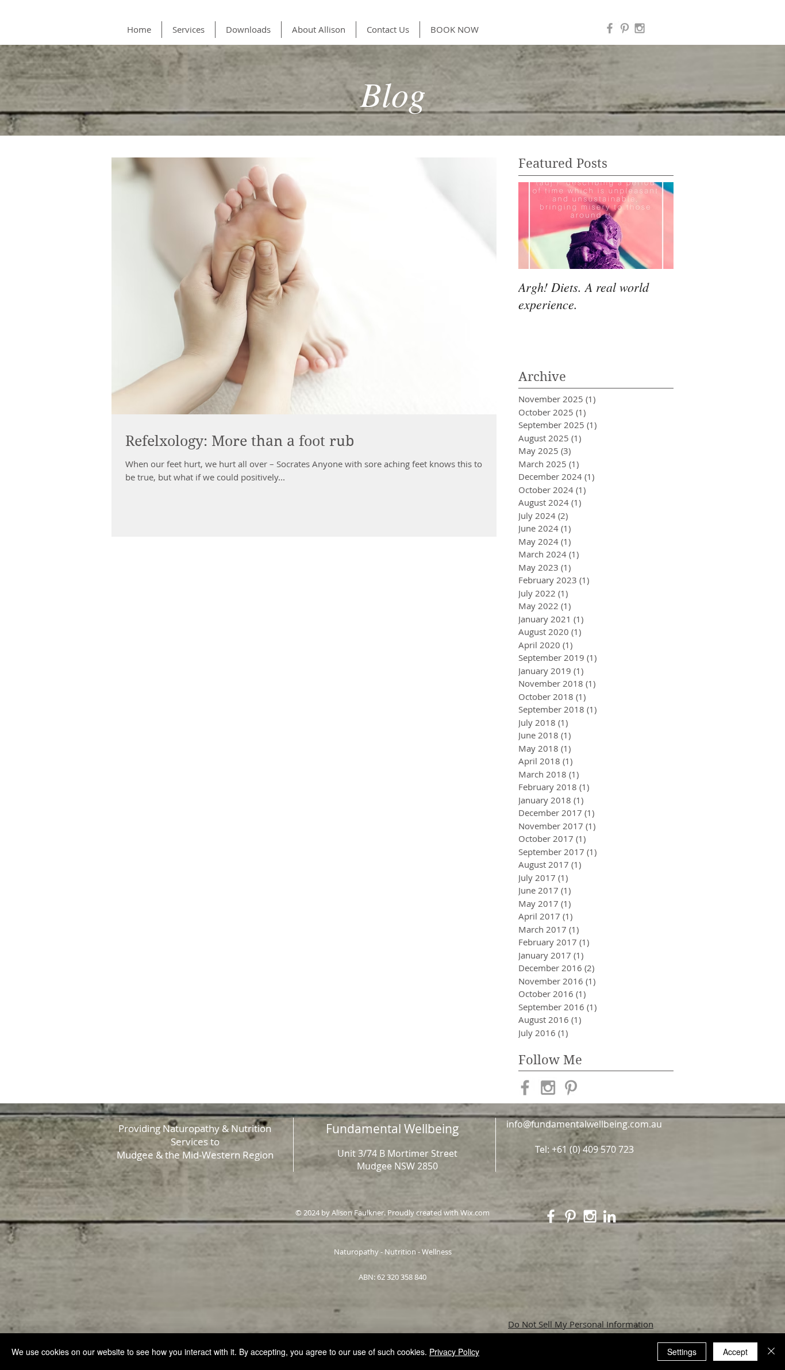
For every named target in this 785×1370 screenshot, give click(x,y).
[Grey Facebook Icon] (610, 28)
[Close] (771, 1351)
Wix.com (475, 1212)
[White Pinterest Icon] (570, 1216)
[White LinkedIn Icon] (609, 1216)
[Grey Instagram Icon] (640, 28)
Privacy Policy (454, 1351)
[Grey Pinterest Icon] (625, 28)
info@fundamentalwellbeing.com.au (584, 1124)
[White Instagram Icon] (590, 1216)
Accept (735, 1351)
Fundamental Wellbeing (392, 1129)
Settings (682, 1351)
